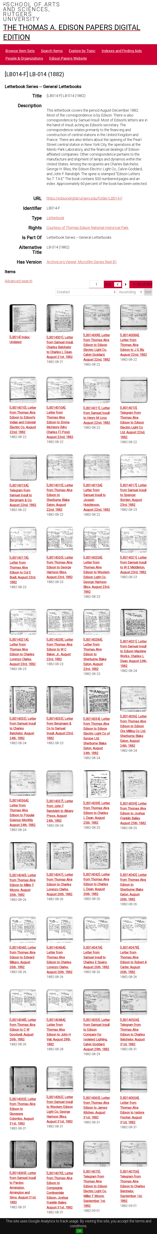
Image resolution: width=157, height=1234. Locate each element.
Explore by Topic (82, 51)
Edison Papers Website (68, 58)
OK (79, 1231)
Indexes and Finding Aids (122, 51)
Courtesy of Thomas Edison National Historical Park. (88, 227)
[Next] (125, 284)
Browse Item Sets (20, 51)
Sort (148, 292)
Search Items (52, 51)
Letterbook (55, 218)
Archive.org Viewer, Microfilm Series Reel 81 (82, 262)
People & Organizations (24, 58)
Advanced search (18, 281)
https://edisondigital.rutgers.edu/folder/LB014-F (84, 198)
